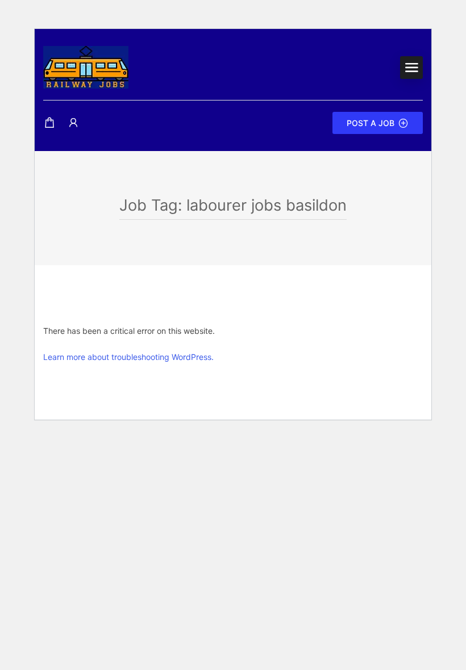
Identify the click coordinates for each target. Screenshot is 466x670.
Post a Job (370, 123)
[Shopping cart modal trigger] (49, 122)
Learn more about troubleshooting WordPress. (128, 357)
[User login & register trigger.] (73, 122)
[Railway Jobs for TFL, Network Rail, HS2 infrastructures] (85, 66)
